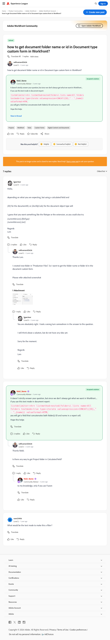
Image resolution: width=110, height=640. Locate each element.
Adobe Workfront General (47, 11)
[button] (95, 12)
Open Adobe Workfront (91, 25)
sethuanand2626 (20, 62)
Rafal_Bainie (21, 81)
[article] (54, 214)
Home (4, 11)
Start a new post (73, 161)
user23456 (18, 518)
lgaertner (17, 182)
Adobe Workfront (30, 11)
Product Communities (16, 11)
